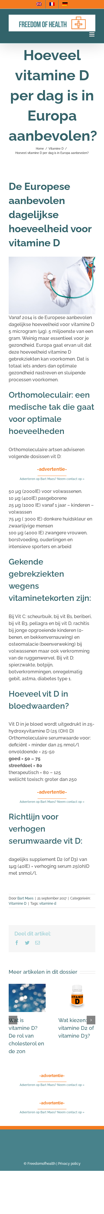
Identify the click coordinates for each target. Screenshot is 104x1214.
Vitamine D (18, 904)
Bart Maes (25, 898)
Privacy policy (69, 1164)
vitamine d (47, 904)
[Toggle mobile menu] (92, 34)
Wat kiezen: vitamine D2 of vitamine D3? (76, 1028)
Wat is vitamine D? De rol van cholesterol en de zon (26, 1035)
